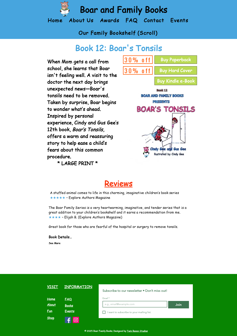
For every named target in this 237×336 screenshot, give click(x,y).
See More (54, 243)
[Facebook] (68, 320)
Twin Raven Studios (137, 330)
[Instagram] (76, 320)
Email (106, 298)
